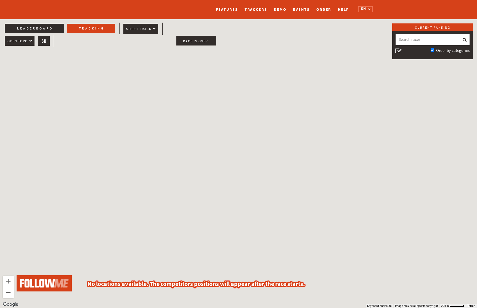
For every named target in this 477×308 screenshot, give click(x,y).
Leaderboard (35, 28)
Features (227, 9)
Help (343, 9)
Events (301, 9)
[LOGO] (129, 7)
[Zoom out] (8, 292)
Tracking (91, 28)
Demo (280, 9)
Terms (471, 305)
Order (324, 9)
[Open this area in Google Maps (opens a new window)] (10, 304)
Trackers (256, 9)
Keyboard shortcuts (379, 305)
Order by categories (453, 50)
